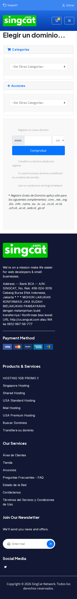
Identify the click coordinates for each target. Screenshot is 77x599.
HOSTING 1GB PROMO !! (20, 378)
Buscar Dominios (15, 423)
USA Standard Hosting (19, 400)
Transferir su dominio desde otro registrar (33, 163)
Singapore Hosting (16, 385)
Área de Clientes (14, 455)
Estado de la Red (14, 485)
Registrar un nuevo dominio (33, 130)
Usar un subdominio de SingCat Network (40, 185)
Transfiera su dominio (18, 430)
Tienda (7, 462)
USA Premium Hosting (19, 415)
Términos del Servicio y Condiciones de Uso (28, 502)
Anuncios (9, 470)
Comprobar (38, 150)
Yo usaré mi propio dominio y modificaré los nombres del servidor (37, 175)
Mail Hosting (11, 408)
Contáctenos (12, 492)
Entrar (70, 5)
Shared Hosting (14, 393)
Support (12, 5)
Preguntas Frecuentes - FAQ (23, 477)
